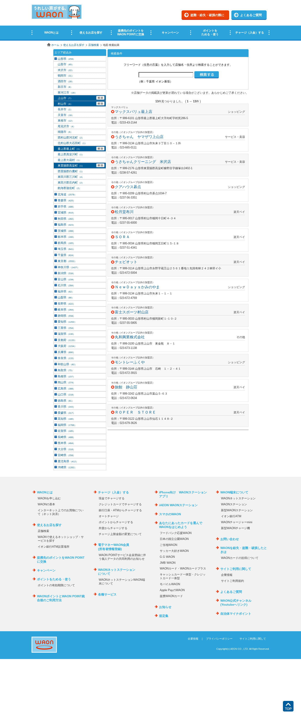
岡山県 (66, 382)
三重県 (66, 328)
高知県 (66, 418)
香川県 (66, 406)
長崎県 (66, 437)
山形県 (66, 58)
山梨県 (66, 297)
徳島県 (66, 400)
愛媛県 (66, 412)
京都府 (67, 340)
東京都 (67, 261)
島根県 (66, 376)
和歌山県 (67, 364)
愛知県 (67, 321)
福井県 (66, 291)
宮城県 (66, 212)
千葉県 (66, 255)
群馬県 (66, 243)
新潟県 (66, 273)
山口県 (66, 394)
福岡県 (67, 425)
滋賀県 (66, 333)
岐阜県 (66, 309)
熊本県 (66, 443)
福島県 (66, 224)
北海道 (67, 194)
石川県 (66, 285)
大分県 (66, 449)
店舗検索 (93, 45)
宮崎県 (66, 455)
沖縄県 (67, 467)
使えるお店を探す (73, 45)
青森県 (66, 200)
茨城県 (66, 230)
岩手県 (66, 206)
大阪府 (67, 346)
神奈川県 (68, 267)
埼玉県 (66, 249)
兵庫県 (66, 352)
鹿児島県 (68, 461)
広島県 (66, 388)
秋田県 (66, 218)
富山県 (66, 279)
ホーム (55, 45)
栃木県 (66, 236)
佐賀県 (66, 431)
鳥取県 (66, 370)
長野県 (66, 303)
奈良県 (66, 358)
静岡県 (66, 315)
